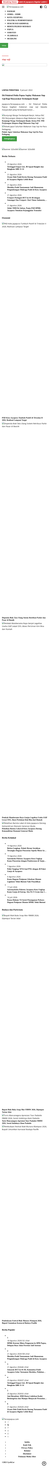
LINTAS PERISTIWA (10, 90)
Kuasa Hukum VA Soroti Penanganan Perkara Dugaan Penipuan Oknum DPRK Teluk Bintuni (26, 901)
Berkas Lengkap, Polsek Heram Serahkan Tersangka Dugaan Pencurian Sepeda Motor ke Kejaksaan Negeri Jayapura (26, 849)
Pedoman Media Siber (27, 1457)
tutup (4, 45)
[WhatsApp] (8, 1433)
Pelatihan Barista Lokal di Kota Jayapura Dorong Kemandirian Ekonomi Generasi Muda (22, 830)
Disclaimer (27, 1454)
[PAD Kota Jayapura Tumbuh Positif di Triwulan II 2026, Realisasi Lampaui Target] (24, 319)
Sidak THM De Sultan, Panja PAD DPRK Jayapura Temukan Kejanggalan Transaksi (24, 209)
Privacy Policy (27, 1448)
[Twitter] (8, 1425)
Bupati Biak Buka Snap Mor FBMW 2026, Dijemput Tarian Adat (23, 1111)
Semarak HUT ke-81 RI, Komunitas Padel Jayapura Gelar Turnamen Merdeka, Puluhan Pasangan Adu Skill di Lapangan (25, 1371)
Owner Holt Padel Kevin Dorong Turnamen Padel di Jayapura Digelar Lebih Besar (27, 178)
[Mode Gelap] (41, 7)
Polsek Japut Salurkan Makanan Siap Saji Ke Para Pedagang (22, 133)
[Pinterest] (8, 1428)
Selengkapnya (9, 139)
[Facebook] (8, 1422)
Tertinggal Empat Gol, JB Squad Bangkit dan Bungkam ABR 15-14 (25, 168)
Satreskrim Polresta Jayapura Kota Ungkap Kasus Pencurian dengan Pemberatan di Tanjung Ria (26, 860)
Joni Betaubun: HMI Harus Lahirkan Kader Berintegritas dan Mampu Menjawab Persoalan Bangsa (26, 1397)
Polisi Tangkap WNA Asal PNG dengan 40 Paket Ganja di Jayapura (26, 870)
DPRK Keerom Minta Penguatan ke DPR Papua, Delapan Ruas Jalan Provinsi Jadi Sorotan (26, 1344)
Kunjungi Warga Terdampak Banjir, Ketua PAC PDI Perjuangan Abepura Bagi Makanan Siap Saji (23, 122)
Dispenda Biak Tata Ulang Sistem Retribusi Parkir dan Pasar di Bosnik (24, 619)
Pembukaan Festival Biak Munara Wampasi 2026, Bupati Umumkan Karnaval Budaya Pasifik (22, 1322)
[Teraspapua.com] (15, 6)
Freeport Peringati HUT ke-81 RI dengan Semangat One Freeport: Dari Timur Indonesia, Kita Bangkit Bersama (26, 199)
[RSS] (8, 1436)
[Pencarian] (45, 7)
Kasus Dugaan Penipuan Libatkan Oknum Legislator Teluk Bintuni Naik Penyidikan (24, 880)
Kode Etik (27, 1445)
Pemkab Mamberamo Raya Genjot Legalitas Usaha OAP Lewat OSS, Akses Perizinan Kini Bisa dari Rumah (24, 819)
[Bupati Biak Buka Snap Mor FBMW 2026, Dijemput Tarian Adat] (24, 1011)
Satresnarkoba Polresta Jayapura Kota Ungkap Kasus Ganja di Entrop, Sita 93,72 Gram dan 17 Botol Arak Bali (26, 891)
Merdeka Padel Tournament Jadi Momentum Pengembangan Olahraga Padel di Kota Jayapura (27, 188)
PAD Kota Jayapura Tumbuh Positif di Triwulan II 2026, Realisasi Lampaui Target (22, 419)
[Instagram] (8, 1430)
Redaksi (27, 1451)
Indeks (27, 1442)
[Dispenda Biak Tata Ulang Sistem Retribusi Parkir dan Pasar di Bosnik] (24, 519)
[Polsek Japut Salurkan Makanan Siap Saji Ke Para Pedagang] (24, 128)
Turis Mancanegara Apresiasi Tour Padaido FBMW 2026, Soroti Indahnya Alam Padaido (22, 1122)
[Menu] (3, 7)
